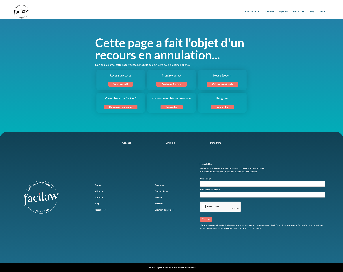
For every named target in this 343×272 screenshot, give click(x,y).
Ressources (298, 11)
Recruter (159, 203)
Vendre (158, 197)
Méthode (269, 11)
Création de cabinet (164, 209)
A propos (283, 11)
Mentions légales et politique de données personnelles (171, 267)
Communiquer (161, 191)
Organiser (159, 185)
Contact (323, 11)
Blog (312, 11)
